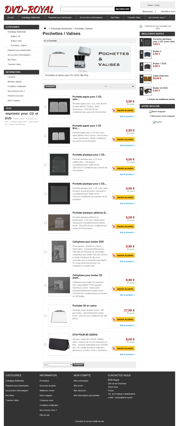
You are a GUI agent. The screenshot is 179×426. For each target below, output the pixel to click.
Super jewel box (161, 77)
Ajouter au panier (125, 110)
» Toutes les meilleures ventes (161, 99)
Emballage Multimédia (29, 18)
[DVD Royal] (30, 10)
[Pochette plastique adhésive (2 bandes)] (59, 223)
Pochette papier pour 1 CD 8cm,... (87, 126)
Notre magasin (14, 100)
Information (13, 72)
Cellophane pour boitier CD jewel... (87, 276)
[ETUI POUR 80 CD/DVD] (59, 345)
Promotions (44, 381)
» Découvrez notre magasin (162, 116)
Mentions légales (15, 82)
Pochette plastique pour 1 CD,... (90, 183)
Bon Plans (115, 17)
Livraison (11, 77)
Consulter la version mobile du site (89, 421)
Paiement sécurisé (15, 96)
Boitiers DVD (16, 41)
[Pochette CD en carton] (59, 316)
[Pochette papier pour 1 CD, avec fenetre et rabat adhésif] (59, 107)
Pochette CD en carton (85, 305)
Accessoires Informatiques (89, 18)
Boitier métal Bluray (17, 124)
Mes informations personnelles (87, 395)
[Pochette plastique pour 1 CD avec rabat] (59, 165)
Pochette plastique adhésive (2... (90, 212)
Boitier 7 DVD (159, 64)
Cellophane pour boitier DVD (88, 241)
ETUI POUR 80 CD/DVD (85, 334)
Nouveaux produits (48, 386)
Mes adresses (80, 390)
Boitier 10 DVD (160, 89)
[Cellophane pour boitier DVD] (59, 252)
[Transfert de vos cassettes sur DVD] (156, 28)
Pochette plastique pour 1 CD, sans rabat (164, 41)
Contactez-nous (46, 400)
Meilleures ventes (153, 34)
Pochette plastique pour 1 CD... (89, 154)
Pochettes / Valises (19, 45)
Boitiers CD (15, 36)
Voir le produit (126, 116)
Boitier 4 (157, 52)
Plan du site (44, 415)
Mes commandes (81, 381)
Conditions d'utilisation (17, 86)
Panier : (154, 5)
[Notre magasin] (157, 111)
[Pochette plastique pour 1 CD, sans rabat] (59, 194)
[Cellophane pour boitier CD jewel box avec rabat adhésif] (59, 285)
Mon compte (82, 375)
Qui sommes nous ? (157, 17)
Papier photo (18, 119)
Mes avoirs (78, 386)
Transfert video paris (18, 122)
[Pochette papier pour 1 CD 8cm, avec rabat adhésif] (59, 136)
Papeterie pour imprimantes (58, 18)
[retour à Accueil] (45, 28)
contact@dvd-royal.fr (123, 397)
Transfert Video (134, 17)
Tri (106, 86)
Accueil (8, 18)
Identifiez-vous (168, 11)
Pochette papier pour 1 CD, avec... (87, 97)
